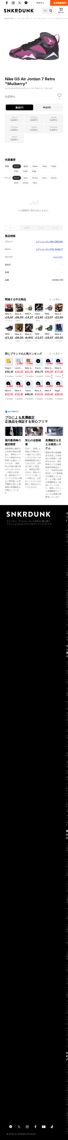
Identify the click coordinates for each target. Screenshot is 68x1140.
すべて (16, 166)
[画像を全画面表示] (34, 42)
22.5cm (35, 178)
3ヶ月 (55, 228)
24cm (16, 183)
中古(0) (47, 107)
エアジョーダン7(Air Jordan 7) (49, 249)
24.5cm (25, 183)
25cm (35, 183)
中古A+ (35, 166)
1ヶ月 (41, 228)
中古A (44, 166)
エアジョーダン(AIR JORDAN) (49, 242)
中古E (34, 171)
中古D (25, 171)
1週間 (27, 228)
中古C (16, 171)
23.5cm (53, 178)
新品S (26, 166)
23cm (44, 178)
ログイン (40, 3)
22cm (26, 178)
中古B (53, 166)
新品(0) (19, 107)
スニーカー (58, 257)
